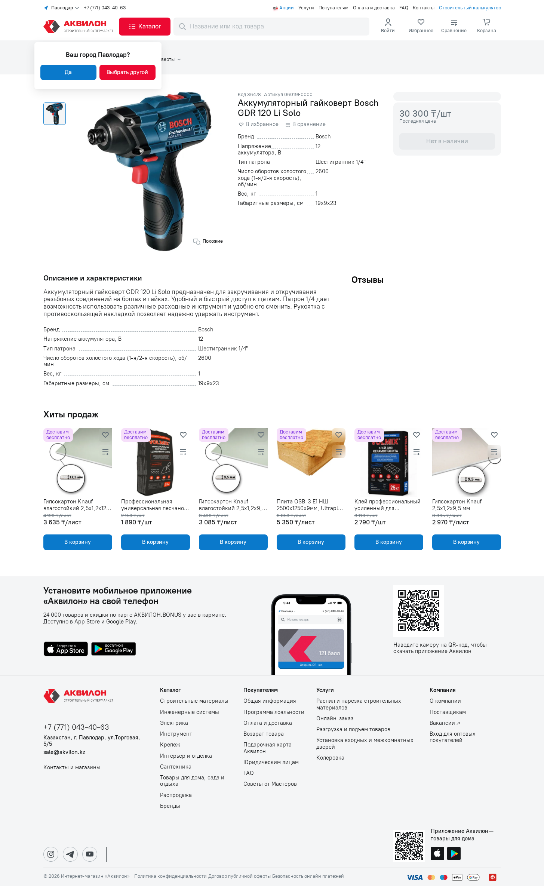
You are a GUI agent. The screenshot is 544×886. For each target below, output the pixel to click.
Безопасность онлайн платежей (308, 876)
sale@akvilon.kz (64, 752)
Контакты (423, 7)
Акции (286, 7)
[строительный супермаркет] (79, 27)
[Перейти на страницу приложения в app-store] (65, 649)
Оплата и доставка (374, 7)
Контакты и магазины (72, 767)
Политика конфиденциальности (170, 876)
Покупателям (333, 7)
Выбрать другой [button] (127, 72)
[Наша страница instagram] (50, 854)
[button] (144, 27)
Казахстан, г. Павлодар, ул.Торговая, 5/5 (91, 741)
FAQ (403, 7)
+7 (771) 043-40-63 (105, 7)
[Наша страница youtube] (89, 854)
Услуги (306, 7)
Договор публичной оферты (239, 876)
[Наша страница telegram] (70, 854)
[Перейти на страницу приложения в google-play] (113, 649)
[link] (421, 27)
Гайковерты (161, 59)
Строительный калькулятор (470, 7)
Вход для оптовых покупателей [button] (453, 737)
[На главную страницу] (79, 696)
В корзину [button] (77, 542)
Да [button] (68, 72)
